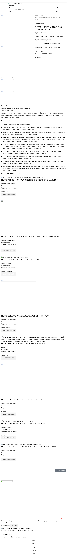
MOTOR (50, 54)
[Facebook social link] (59, 1)
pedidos (34, 127)
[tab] (26, 104)
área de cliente (18, 127)
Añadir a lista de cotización (52, 43)
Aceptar (14, 525)
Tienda (41, 15)
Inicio (36, 15)
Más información (5, 525)
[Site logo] (18, 4)
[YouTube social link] (63, 1)
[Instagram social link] (61, 1)
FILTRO (37, 20)
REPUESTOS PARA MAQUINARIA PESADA (48, 18)
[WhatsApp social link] (65, 1)
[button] (8, 459)
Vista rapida (3, 463)
